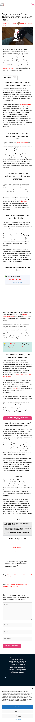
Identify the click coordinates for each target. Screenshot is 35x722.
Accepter (17, 707)
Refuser (17, 711)
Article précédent (17, 547)
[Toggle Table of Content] (14, 77)
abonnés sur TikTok (8, 68)
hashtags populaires (25, 104)
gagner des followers (22, 142)
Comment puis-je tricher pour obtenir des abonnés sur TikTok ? (17, 524)
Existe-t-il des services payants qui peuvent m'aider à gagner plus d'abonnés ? (17, 528)
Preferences (17, 716)
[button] (32, 688)
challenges (24, 201)
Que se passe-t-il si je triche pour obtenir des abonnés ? (16, 533)
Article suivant (17, 552)
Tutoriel (14, 23)
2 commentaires (6, 23)
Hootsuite (14, 388)
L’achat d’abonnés (10, 344)
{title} (16, 719)
